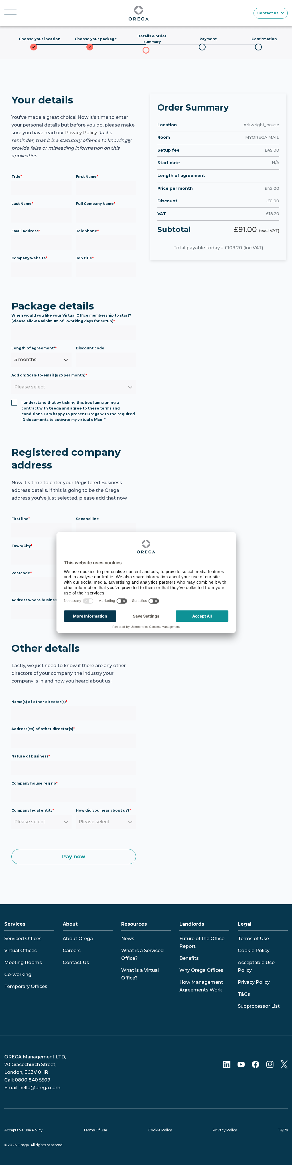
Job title (85, 258)
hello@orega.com (39, 1087)
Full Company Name (95, 203)
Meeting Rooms (23, 962)
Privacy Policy (81, 132)
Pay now (73, 857)
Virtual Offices (20, 950)
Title (16, 176)
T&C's (283, 1130)
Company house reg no (34, 783)
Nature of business (30, 756)
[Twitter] (284, 1064)
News (127, 938)
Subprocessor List (259, 1006)
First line (20, 519)
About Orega (78, 938)
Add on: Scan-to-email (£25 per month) (49, 375)
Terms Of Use (95, 1130)
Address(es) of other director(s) (43, 729)
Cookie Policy (253, 950)
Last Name (22, 203)
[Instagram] (269, 1064)
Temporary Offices (25, 986)
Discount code (90, 348)
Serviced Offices (23, 938)
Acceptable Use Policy (23, 1130)
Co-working (17, 974)
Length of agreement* (33, 348)
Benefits (189, 958)
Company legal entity (32, 810)
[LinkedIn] (226, 1064)
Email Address (25, 231)
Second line (87, 519)
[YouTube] (241, 1064)
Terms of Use (253, 938)
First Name (87, 176)
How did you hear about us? (103, 810)
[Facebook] (255, 1064)
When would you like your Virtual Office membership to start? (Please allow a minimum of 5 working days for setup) (71, 318)
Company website (29, 258)
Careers (72, 950)
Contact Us (76, 962)
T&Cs (244, 994)
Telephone (87, 231)
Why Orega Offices (201, 970)
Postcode (21, 573)
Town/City (21, 546)
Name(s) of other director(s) (39, 702)
